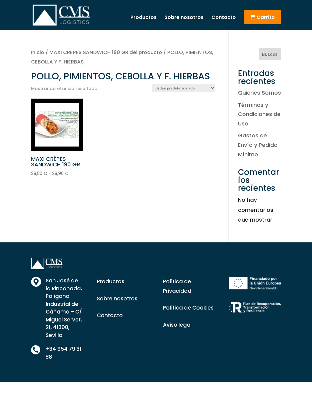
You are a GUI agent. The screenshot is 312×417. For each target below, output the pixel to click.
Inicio (37, 52)
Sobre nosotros (184, 18)
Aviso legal (177, 324)
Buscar (270, 54)
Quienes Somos (259, 92)
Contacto (223, 18)
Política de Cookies (188, 307)
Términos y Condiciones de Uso (259, 114)
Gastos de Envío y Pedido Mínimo (258, 145)
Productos (143, 18)
